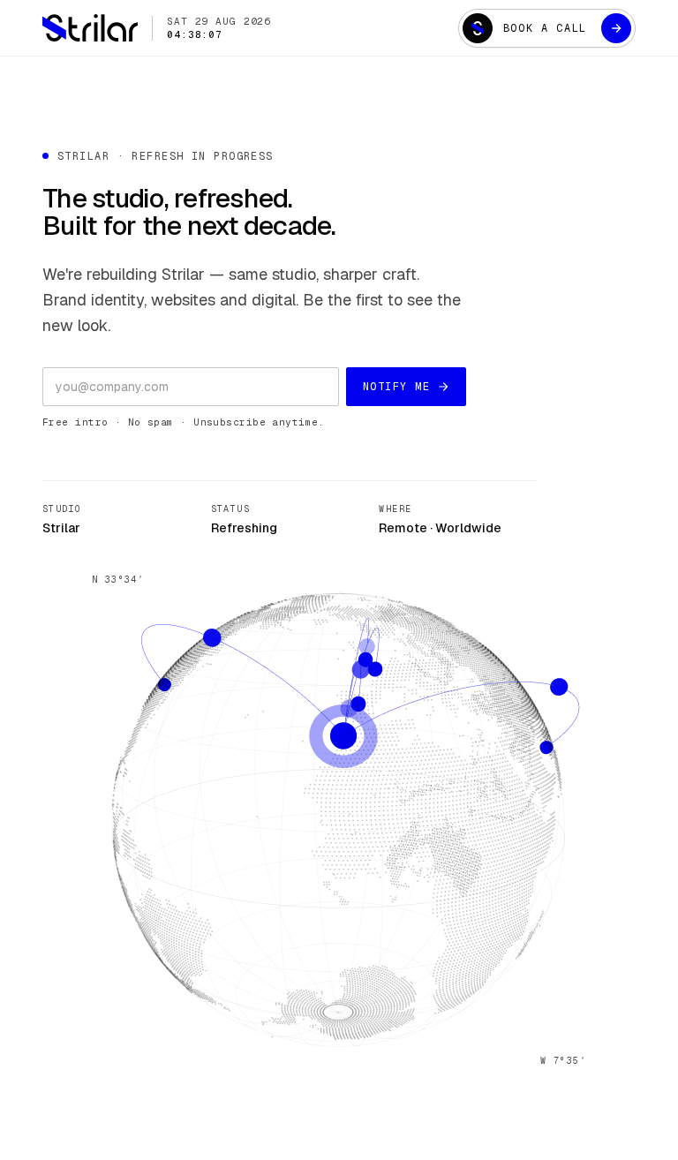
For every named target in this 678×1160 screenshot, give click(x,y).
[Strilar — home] (90, 27)
